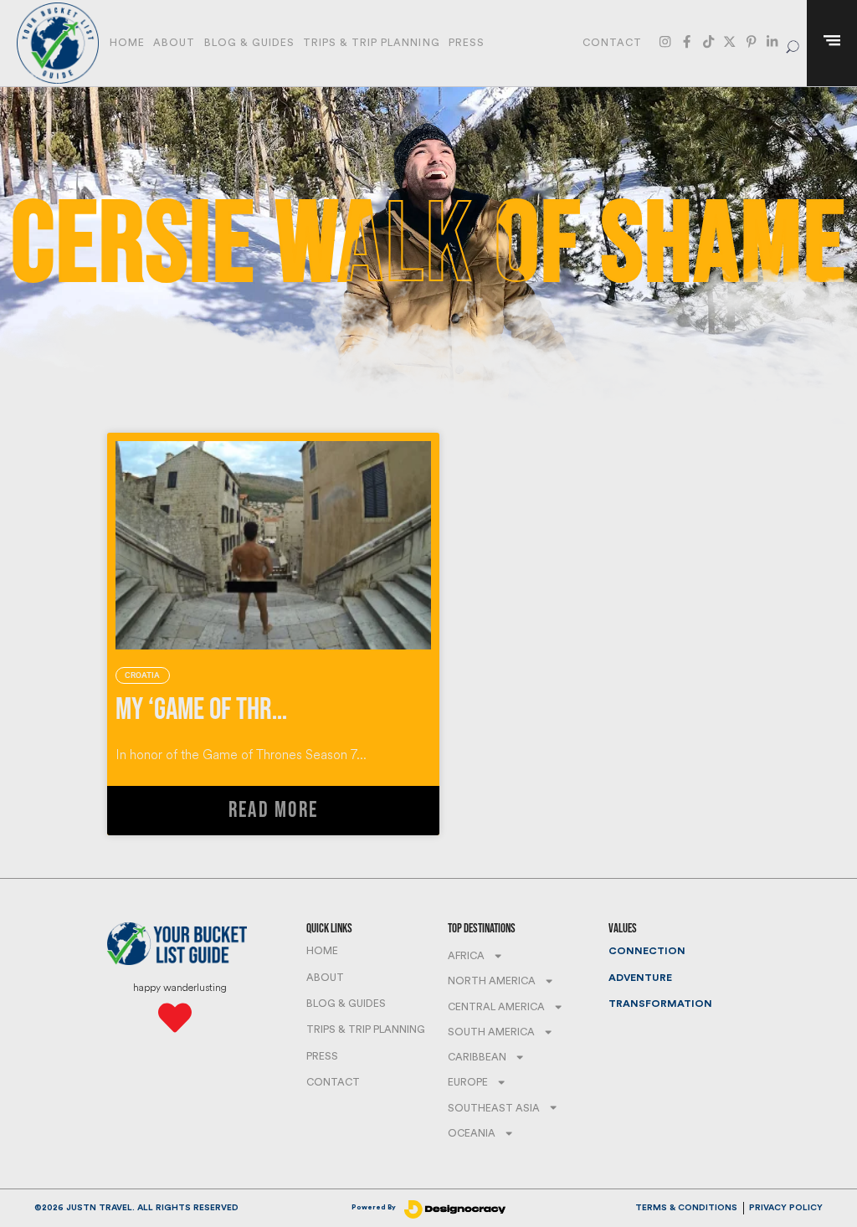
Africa (466, 956)
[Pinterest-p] (751, 41)
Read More (273, 811)
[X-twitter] (729, 41)
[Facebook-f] (686, 41)
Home (127, 43)
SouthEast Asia (494, 1108)
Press (467, 43)
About (174, 43)
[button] (793, 43)
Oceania (471, 1133)
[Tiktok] (708, 41)
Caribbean (477, 1057)
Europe (468, 1082)
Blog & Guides (249, 43)
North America (492, 981)
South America (491, 1032)
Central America (496, 1007)
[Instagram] (665, 41)
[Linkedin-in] (772, 41)
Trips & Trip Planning (371, 43)
